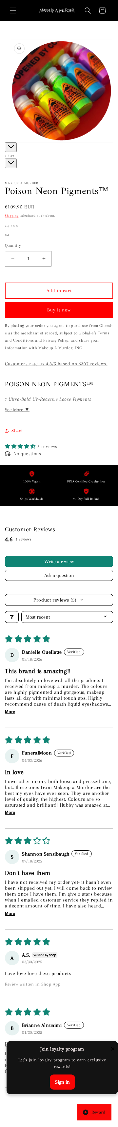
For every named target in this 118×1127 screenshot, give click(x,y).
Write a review (59, 561)
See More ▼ (17, 409)
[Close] (113, 1049)
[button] (13, 10)
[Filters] (12, 617)
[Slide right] (11, 163)
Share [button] (17, 430)
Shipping (12, 215)
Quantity (13, 245)
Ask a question (59, 575)
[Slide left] (11, 147)
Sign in (62, 1082)
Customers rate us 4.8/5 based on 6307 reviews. (56, 363)
